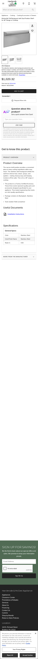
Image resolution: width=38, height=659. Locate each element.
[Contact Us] (29, 3)
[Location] (23, 3)
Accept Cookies (28, 655)
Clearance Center (8, 597)
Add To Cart (19, 91)
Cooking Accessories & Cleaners (26, 15)
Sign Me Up (19, 576)
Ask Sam (19, 125)
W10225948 (10, 85)
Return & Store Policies (10, 618)
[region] (19, 645)
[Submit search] (33, 10)
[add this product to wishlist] (32, 30)
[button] (3, 3)
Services (5, 602)
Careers (5, 613)
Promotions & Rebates (10, 600)
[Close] (35, 633)
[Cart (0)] (34, 3)
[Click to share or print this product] (32, 26)
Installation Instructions (16, 214)
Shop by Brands (8, 615)
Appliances (5, 15)
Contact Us (6, 610)
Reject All (10, 655)
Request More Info (20, 100)
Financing (5, 608)
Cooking (12, 15)
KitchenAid (13, 83)
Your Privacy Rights (19, 649)
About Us (5, 605)
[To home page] (12, 4)
